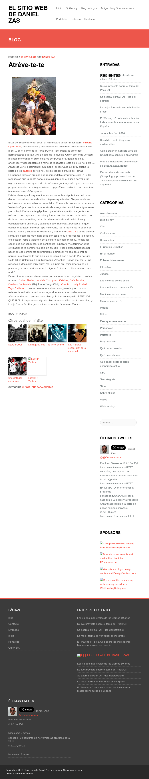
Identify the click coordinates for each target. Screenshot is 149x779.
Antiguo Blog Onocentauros (117, 8)
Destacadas (107, 240)
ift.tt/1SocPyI (130, 463)
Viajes (103, 399)
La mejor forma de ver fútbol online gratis (101, 635)
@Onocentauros (28, 715)
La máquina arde (36, 344)
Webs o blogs (108, 406)
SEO (102, 372)
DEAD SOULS (15, 344)
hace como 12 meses (111, 516)
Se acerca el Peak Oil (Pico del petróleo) (100, 629)
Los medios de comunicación (117, 287)
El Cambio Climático (111, 246)
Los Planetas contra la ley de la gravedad (77, 348)
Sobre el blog (107, 392)
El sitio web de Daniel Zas (28, 13)
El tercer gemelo (56, 344)
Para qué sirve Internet (113, 321)
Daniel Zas (48, 57)
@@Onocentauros (111, 457)
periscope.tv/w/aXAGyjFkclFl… (117, 495)
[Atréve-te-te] (33, 105)
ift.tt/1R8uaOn (108, 511)
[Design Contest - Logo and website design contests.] (118, 573)
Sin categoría (107, 379)
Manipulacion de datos (113, 294)
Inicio (59, 8)
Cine (102, 226)
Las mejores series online (115, 280)
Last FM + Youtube (33, 380)
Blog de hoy (89, 8)
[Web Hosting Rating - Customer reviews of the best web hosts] (118, 588)
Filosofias (105, 267)
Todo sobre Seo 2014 (112, 133)
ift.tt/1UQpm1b (108, 479)
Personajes (106, 327)
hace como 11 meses (111, 500)
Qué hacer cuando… (112, 348)
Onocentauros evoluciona (15, 380)
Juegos (104, 273)
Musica (26, 387)
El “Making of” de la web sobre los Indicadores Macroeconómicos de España (119, 122)
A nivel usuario (108, 213)
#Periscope (126, 487)
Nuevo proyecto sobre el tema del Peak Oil (101, 623)
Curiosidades (107, 233)
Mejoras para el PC (111, 301)
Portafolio (61, 19)
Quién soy (71, 8)
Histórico (76, 19)
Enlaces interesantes (112, 260)
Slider (103, 386)
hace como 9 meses (111, 467)
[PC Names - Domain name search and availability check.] (118, 562)
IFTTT (129, 467)
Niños (103, 314)
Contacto (89, 19)
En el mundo (107, 253)
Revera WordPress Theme (20, 773)
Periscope (132, 500)
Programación (108, 341)
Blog (10, 617)
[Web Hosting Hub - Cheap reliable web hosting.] (118, 547)
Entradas (13, 629)
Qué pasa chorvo (42, 387)
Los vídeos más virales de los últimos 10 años (103, 617)
